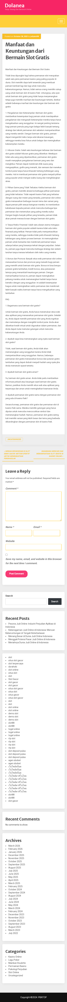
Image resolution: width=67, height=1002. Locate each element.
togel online (14, 729)
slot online (13, 670)
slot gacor (13, 682)
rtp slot (11, 738)
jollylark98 (34, 36)
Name (9, 527)
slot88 (11, 723)
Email (37, 527)
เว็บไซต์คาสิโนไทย (17, 776)
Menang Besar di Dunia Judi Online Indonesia (30, 636)
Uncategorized (14, 439)
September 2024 (16, 892)
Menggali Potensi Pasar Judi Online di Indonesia (31, 639)
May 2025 (13, 877)
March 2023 (14, 930)
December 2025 (16, 855)
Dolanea (14, 5)
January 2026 (15, 852)
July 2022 (13, 933)
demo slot (13, 713)
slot (10, 657)
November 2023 (16, 917)
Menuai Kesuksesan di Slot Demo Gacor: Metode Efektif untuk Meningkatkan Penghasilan (17, 455)
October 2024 (15, 889)
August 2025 (14, 867)
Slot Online (13, 972)
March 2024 (14, 908)
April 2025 (13, 880)
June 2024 (13, 902)
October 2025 (15, 861)
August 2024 (14, 895)
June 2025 (13, 874)
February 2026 (15, 849)
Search (9, 596)
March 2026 (14, 846)
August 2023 (14, 927)
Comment (11, 488)
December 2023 (16, 914)
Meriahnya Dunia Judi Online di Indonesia (28, 642)
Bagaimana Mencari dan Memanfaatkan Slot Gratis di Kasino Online (49, 453)
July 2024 (13, 899)
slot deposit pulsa (17, 751)
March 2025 (14, 883)
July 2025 (13, 871)
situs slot (12, 673)
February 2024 (15, 911)
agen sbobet (14, 760)
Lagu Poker (13, 960)
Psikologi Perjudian (17, 969)
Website (9, 541)
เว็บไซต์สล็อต (14, 766)
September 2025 (16, 864)
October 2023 (15, 920)
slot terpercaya (15, 663)
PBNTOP (42, 997)
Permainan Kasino (17, 966)
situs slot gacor (15, 660)
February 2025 (15, 886)
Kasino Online (15, 956)
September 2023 (16, 924)
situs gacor (13, 694)
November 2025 (16, 858)
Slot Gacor (13, 679)
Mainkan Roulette (17, 963)
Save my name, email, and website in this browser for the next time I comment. (33, 561)
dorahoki (12, 666)
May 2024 (13, 905)
